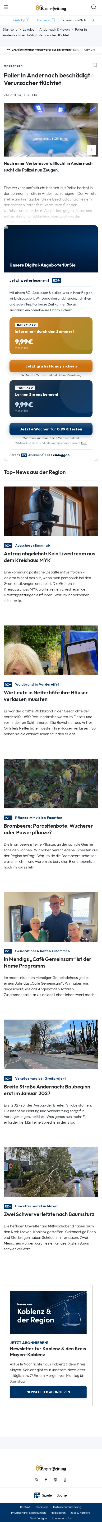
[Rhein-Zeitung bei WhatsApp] (36, 1479)
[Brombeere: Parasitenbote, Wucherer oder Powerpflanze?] (51, 783)
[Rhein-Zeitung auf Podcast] (64, 1479)
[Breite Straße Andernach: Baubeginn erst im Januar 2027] (51, 1043)
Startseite (10, 29)
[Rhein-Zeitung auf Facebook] (45, 1479)
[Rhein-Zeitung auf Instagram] (55, 1479)
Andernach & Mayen (54, 29)
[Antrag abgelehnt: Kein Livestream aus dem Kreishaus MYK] (51, 510)
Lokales (28, 29)
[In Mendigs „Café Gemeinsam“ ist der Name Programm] (51, 916)
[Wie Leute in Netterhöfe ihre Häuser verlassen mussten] (51, 649)
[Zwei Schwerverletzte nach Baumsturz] (51, 1171)
